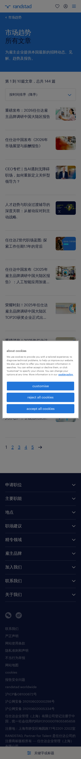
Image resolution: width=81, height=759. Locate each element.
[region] (40, 379)
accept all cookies (41, 408)
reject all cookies (40, 397)
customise (40, 386)
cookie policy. (65, 374)
